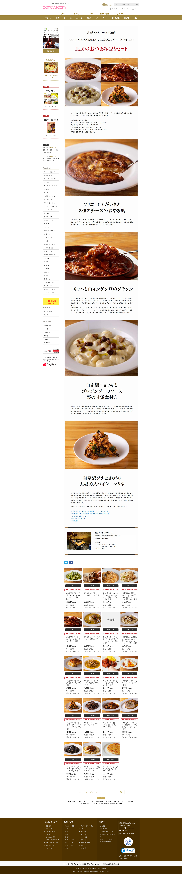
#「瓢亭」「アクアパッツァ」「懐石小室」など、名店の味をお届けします (99, 801)
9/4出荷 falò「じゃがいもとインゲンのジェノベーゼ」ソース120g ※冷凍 (73, 596)
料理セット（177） (49, 220)
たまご (67, 831)
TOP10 (90, 14)
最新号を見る (51, 51)
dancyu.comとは (51, 831)
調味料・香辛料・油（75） (51, 203)
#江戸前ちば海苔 (104, 803)
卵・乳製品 (116, 18)
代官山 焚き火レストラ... (73, 607)
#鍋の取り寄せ (71, 801)
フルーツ (48, 18)
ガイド (126, 9)
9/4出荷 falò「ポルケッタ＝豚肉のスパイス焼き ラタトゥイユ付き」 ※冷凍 (129, 726)
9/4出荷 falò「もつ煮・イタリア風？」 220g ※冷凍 (92, 683)
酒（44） (46, 213)
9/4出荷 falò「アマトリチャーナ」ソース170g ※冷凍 (129, 683)
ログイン (115, 9)
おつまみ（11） (48, 251)
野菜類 (67, 837)
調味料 (126, 18)
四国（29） (47, 279)
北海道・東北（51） (49, 255)
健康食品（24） (48, 217)
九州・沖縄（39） (49, 282)
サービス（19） (48, 237)
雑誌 (135, 18)
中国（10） (47, 275)
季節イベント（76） (49, 289)
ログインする (50, 829)
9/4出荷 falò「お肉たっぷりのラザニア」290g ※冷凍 (73, 683)
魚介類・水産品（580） (50, 186)
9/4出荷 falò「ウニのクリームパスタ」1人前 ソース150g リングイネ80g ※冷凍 (110, 596)
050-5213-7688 (123, 830)
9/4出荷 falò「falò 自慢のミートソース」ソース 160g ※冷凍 (92, 769)
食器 (82, 845)
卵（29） (46, 192)
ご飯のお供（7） (49, 248)
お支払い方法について (52, 840)
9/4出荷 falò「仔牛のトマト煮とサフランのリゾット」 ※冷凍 (110, 683)
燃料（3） (47, 224)
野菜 (57, 18)
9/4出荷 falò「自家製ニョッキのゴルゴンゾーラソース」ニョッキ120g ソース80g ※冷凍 (129, 640)
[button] (128, 850)
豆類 (66, 848)
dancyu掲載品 (118, 14)
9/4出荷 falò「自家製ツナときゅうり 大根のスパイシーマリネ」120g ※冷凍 (73, 726)
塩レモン (46, 315)
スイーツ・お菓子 (70, 840)
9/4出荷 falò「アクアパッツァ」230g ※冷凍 (92, 638)
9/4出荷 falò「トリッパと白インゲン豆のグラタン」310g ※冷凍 (73, 639)
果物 (66, 834)
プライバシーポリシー (106, 831)
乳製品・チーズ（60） (50, 196)
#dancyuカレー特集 (116, 803)
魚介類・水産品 (70, 826)
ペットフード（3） (49, 293)
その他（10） (48, 241)
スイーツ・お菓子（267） (51, 206)
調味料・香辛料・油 (87, 826)
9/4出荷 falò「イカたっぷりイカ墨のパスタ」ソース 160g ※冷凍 (73, 769)
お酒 (82, 829)
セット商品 (84, 837)
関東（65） (47, 258)
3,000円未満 (47, 325)
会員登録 (48, 826)
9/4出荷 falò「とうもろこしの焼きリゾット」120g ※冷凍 (110, 769)
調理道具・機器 (85, 843)
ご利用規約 (103, 829)
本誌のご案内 (104, 14)
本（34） (46, 227)
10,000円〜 (47, 339)
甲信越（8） (47, 261)
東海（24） (47, 265)
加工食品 (83, 834)
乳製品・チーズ (70, 845)
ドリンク (83, 831)
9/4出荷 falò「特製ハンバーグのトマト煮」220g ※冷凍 (110, 725)
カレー (105, 18)
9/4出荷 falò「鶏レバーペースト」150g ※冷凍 (92, 594)
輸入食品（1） (48, 286)
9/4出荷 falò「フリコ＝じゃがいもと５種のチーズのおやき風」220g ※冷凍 (110, 640)
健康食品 (83, 840)
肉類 (66, 829)
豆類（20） (47, 189)
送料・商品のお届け (52, 843)
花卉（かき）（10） (49, 244)
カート (137, 9)
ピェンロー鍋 (48, 311)
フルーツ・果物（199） (50, 179)
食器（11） (47, 234)
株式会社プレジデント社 (111, 864)
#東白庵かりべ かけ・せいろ (89, 803)
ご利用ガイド (50, 834)
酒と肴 (89, 18)
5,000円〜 (47, 332)
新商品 (76, 14)
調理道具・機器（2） (50, 230)
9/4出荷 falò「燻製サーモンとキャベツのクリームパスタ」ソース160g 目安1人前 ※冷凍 (129, 596)
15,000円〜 (47, 343)
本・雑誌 (83, 848)
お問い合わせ (50, 848)
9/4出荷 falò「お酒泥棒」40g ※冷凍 (91, 724)
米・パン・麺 (69, 843)
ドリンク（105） (49, 210)
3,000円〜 (47, 329)
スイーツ (79, 18)
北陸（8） (47, 272)
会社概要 (102, 826)
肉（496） (47, 182)
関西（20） (47, 268)
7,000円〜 (47, 336)
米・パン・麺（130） (50, 172)
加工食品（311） (49, 199)
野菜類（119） (48, 175)
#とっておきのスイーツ (129, 801)
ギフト (63, 14)
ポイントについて (51, 845)
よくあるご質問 (50, 837)
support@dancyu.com (126, 828)
